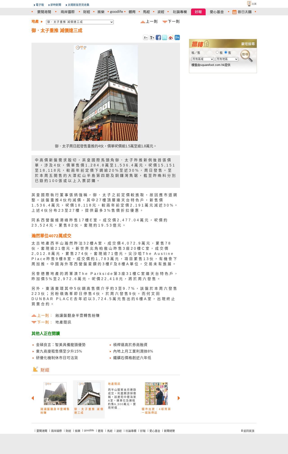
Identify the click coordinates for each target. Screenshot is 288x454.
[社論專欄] (180, 11)
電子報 (40, 5)
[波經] (160, 11)
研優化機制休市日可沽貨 (57, 358)
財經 (68, 431)
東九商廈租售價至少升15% (59, 351)
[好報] (198, 11)
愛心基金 (154, 431)
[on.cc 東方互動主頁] (247, 3)
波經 (119, 431)
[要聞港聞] (44, 11)
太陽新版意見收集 (78, 5)
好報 (143, 431)
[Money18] (222, 25)
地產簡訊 (114, 384)
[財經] (86, 11)
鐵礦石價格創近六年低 (132, 358)
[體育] (132, 11)
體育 (100, 431)
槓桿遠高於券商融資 (130, 345)
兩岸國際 (56, 431)
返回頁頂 (248, 431)
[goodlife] (116, 11)
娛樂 (77, 431)
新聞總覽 (169, 431)
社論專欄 (131, 431)
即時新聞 (55, 5)
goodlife (89, 430)
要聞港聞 (41, 431)
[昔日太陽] (242, 11)
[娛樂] (101, 11)
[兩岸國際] (67, 11)
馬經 (109, 431)
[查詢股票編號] (242, 32)
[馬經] (146, 11)
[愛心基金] (217, 11)
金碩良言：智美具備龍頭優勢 (61, 345)
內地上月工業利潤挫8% (133, 351)
